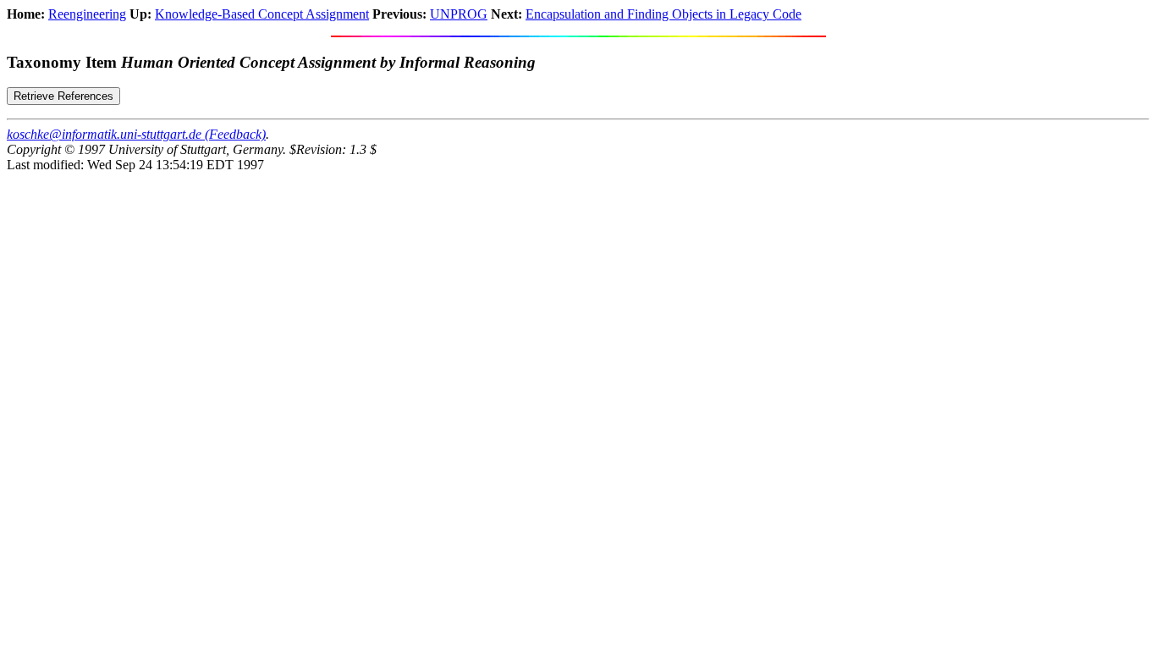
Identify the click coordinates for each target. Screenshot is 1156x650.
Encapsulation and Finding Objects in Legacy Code (663, 14)
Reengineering (87, 14)
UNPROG (458, 14)
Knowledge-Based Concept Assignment (262, 14)
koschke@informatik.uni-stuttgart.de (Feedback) (136, 134)
